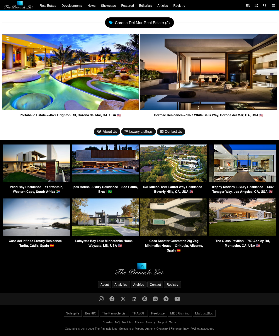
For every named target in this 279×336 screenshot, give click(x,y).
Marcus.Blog (204, 313)
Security (150, 322)
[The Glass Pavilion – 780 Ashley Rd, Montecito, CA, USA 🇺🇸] (242, 234)
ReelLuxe (158, 313)
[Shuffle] (256, 5)
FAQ (117, 322)
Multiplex (127, 322)
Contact (155, 284)
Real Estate (48, 5)
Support (162, 322)
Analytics (121, 284)
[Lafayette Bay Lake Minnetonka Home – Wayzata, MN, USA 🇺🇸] (105, 234)
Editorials (145, 5)
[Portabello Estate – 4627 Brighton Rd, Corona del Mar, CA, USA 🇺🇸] (70, 108)
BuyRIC (90, 313)
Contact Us (173, 131)
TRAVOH (138, 313)
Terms (172, 322)
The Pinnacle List (114, 313)
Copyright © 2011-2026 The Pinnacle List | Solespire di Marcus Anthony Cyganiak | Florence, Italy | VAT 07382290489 (139, 328)
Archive (138, 284)
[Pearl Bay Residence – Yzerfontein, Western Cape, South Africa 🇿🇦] (36, 180)
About (104, 284)
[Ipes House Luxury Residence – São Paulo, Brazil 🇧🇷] (105, 180)
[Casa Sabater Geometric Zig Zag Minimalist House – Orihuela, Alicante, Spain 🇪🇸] (173, 234)
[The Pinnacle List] (139, 269)
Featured (127, 5)
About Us (110, 131)
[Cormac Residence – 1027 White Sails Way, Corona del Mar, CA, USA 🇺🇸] (208, 108)
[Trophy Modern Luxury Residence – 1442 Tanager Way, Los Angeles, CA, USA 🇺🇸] (242, 180)
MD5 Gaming (179, 313)
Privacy (139, 322)
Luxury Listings (141, 131)
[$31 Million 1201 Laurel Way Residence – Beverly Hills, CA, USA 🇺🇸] (173, 180)
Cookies (108, 322)
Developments (71, 5)
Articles (162, 5)
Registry (179, 5)
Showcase (108, 5)
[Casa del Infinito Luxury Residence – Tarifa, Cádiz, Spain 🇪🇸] (36, 234)
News (91, 5)
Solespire (72, 313)
